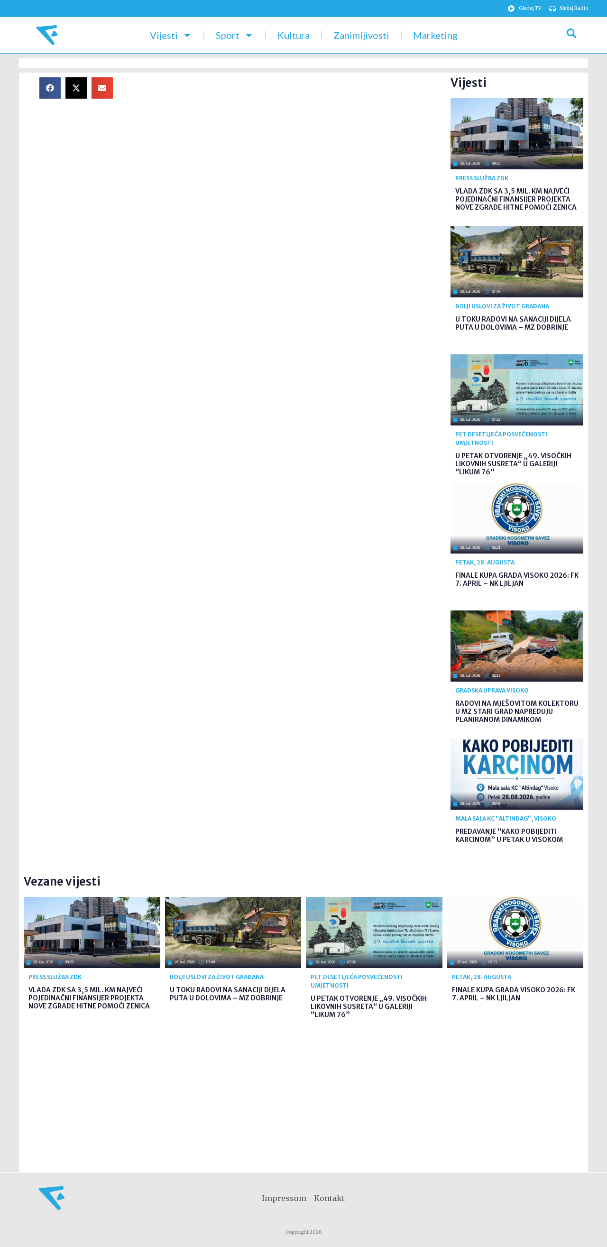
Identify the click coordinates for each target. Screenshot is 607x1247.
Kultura (293, 35)
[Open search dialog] (571, 35)
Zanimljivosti (361, 35)
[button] (50, 88)
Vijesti (164, 35)
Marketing (435, 35)
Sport (227, 35)
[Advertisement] (289, 143)
